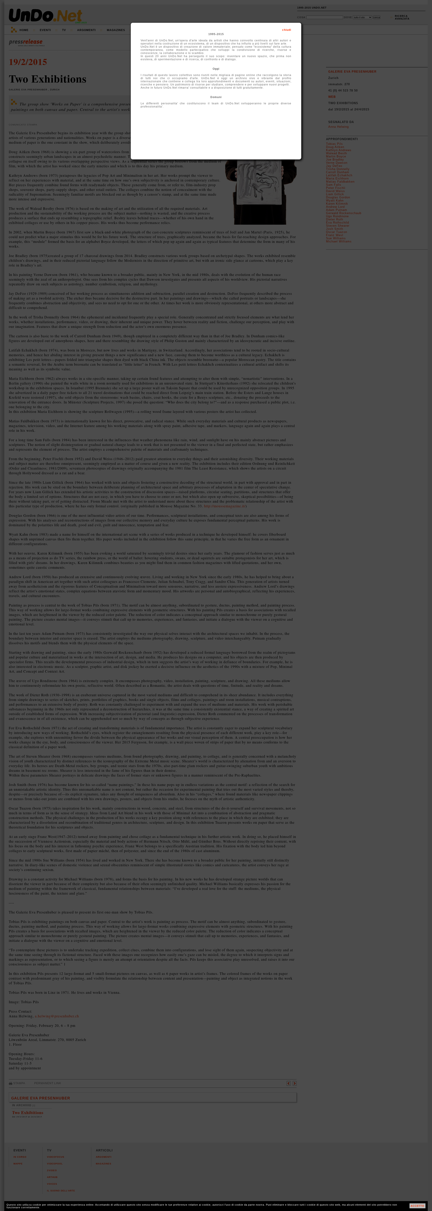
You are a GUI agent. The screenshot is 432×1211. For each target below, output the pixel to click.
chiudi (286, 29)
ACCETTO (417, 1205)
